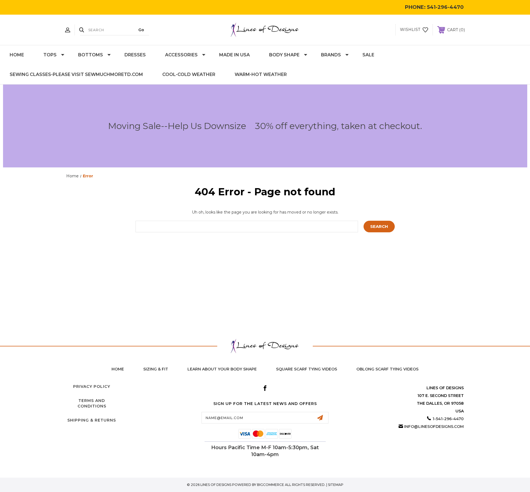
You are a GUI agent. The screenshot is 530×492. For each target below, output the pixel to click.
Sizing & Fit (155, 369)
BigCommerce (270, 485)
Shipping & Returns (91, 420)
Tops (50, 54)
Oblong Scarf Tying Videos (387, 369)
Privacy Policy (91, 386)
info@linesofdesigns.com (434, 426)
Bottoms (90, 54)
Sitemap (335, 485)
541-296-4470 (445, 7)
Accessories (181, 54)
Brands (331, 54)
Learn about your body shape (222, 369)
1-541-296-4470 (448, 418)
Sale (368, 54)
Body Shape (284, 54)
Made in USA (234, 54)
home (118, 369)
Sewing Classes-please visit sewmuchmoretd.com (76, 74)
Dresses (135, 54)
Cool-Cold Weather (188, 74)
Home (17, 54)
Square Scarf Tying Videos (306, 369)
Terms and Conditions (92, 403)
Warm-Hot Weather (261, 74)
